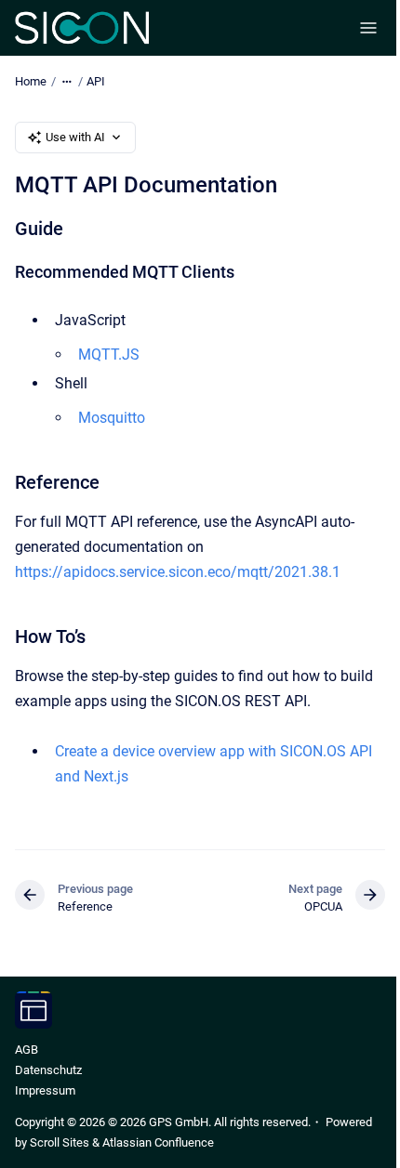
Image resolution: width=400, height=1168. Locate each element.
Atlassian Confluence (158, 1142)
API (96, 81)
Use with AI (75, 137)
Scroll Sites (59, 1142)
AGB (26, 1049)
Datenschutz (48, 1070)
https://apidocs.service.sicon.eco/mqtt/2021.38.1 (177, 572)
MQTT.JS (109, 354)
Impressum (45, 1090)
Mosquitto (111, 418)
